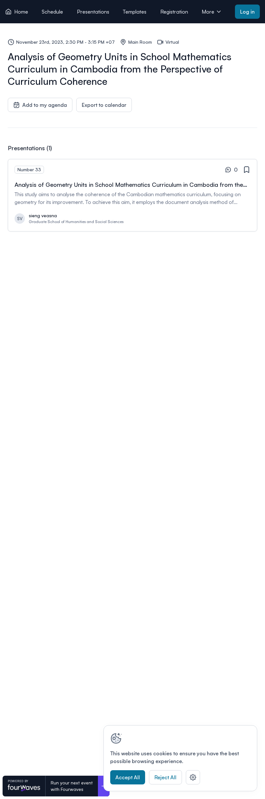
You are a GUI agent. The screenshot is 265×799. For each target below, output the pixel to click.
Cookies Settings (193, 777)
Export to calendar (104, 105)
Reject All (165, 777)
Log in (247, 11)
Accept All (127, 777)
